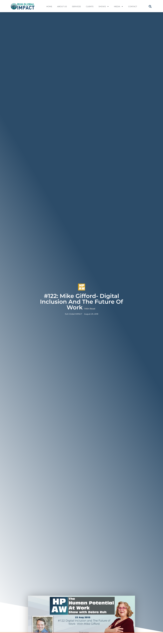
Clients (89, 6)
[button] (150, 6)
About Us (62, 6)
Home (49, 6)
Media (117, 6)
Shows (102, 6)
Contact (132, 6)
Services (76, 6)
